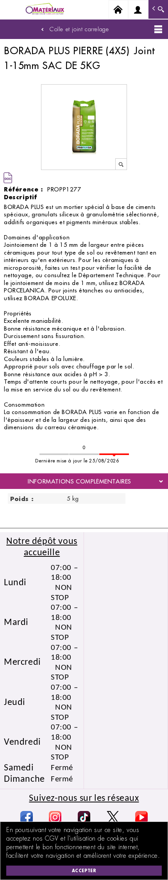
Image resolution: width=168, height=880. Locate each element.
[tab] (84, 481)
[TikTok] (84, 817)
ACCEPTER (84, 870)
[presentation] (84, 481)
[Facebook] (26, 817)
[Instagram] (55, 817)
